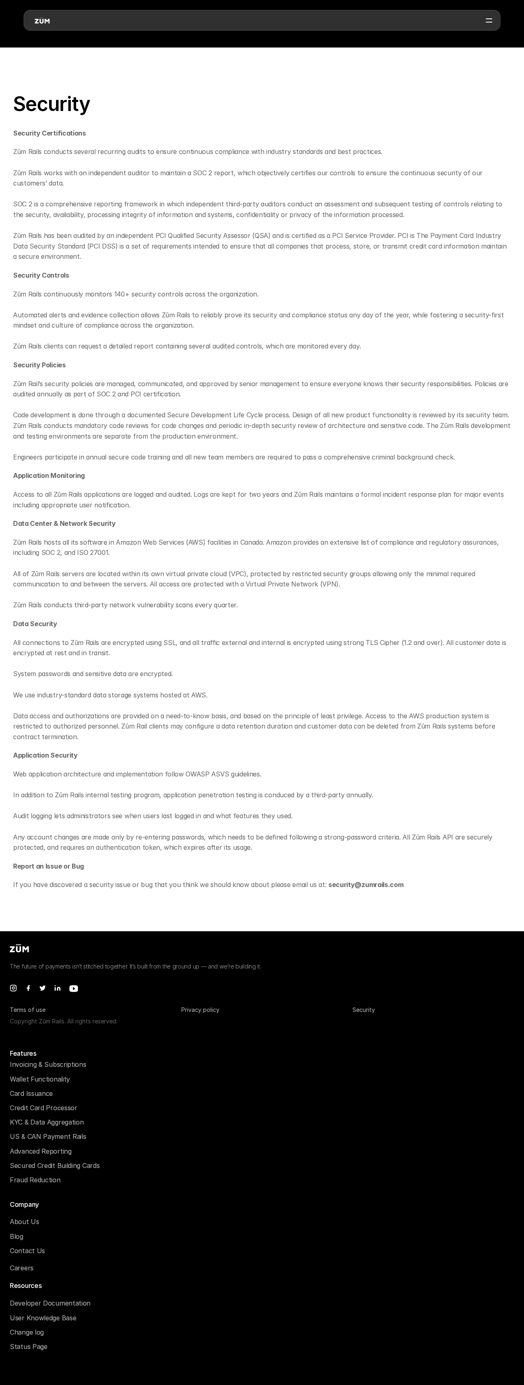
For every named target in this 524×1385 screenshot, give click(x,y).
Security (363, 1009)
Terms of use (27, 1009)
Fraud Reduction (35, 1180)
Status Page (28, 1346)
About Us (24, 1222)
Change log (27, 1332)
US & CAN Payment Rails (48, 1136)
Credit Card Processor (43, 1108)
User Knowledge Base (43, 1318)
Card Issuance (31, 1093)
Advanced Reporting (41, 1151)
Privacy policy (200, 1009)
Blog (16, 1236)
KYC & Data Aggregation (47, 1122)
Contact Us (27, 1251)
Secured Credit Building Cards (54, 1165)
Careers (22, 1268)
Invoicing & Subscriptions (48, 1064)
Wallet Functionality (40, 1079)
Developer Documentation (50, 1303)
